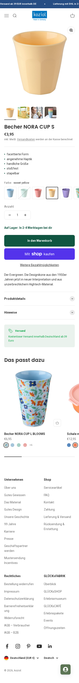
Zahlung (49, 509)
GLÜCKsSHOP (53, 591)
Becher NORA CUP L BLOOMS (24, 434)
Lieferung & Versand (57, 517)
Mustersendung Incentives (14, 560)
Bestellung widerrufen (19, 584)
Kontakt (49, 502)
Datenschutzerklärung (19, 598)
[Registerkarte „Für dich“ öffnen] (65, 669)
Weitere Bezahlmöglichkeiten (39, 265)
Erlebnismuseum (55, 598)
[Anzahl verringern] (9, 215)
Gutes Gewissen (14, 495)
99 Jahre (10, 524)
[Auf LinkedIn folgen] (50, 646)
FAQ (46, 495)
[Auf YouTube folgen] (39, 646)
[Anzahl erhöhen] (25, 215)
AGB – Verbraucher (17, 625)
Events (48, 620)
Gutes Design (13, 509)
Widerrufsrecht (14, 618)
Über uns (10, 487)
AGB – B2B (11, 632)
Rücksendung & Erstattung (54, 526)
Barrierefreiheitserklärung (19, 608)
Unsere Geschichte (16, 517)
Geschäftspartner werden (16, 548)
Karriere (9, 531)
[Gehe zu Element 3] (37, 113)
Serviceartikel (53, 487)
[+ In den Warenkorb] (57, 423)
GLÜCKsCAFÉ (52, 606)
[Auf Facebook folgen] (7, 646)
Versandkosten (26, 139)
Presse (8, 538)
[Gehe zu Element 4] (50, 113)
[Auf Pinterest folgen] (28, 646)
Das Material (12, 502)
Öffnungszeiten (54, 628)
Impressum (11, 591)
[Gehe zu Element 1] (10, 113)
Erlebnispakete (54, 613)
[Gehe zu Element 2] (23, 113)
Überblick (50, 584)
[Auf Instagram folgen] (18, 646)
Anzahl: (9, 206)
